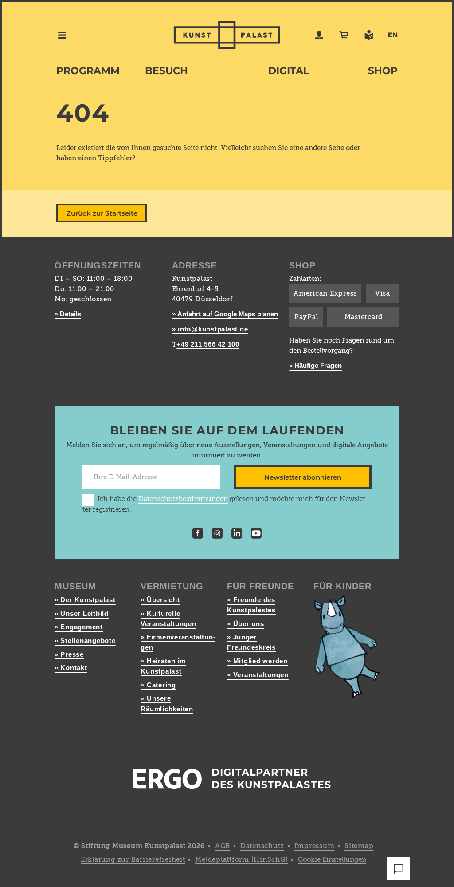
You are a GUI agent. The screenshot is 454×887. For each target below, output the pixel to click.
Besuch (166, 71)
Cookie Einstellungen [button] (332, 859)
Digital (288, 71)
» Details (68, 314)
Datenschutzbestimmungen (183, 499)
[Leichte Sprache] (369, 35)
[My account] (319, 35)
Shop (383, 71)
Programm (88, 71)
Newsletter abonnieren (302, 477)
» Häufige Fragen (315, 365)
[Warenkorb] (344, 35)
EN (393, 35)
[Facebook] (197, 534)
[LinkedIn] (236, 534)
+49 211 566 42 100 (207, 344)
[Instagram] (217, 534)
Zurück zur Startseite (102, 213)
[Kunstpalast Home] (226, 35)
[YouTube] (256, 534)
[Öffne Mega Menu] (62, 35)
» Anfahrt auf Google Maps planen (225, 314)
